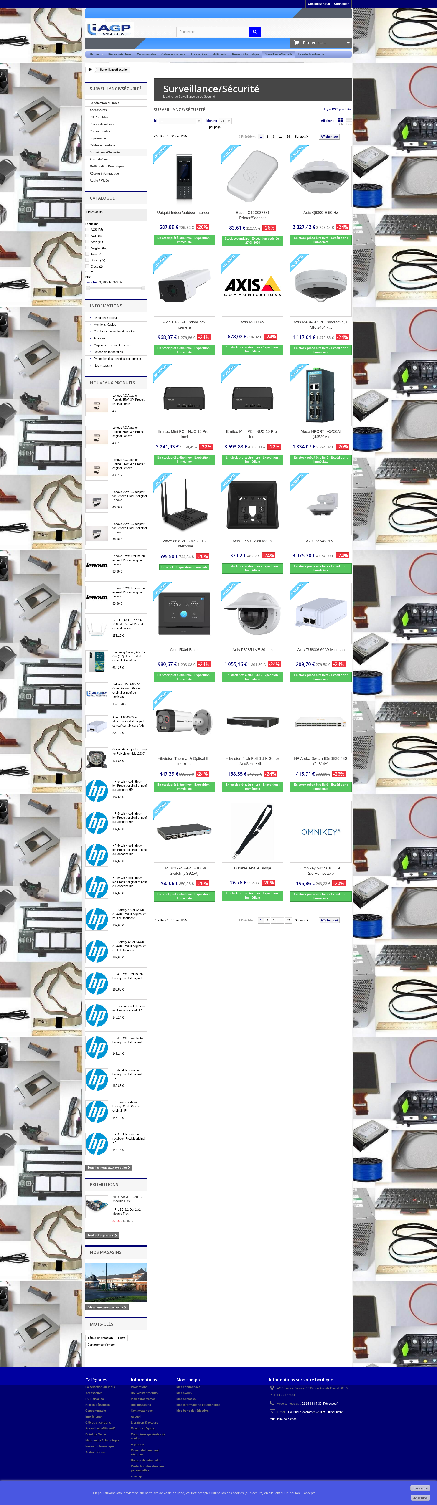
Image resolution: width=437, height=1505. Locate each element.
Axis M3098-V (252, 322)
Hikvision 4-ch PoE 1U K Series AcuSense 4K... (253, 761)
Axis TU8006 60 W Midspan (321, 650)
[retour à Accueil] (90, 70)
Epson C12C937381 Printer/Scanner (252, 215)
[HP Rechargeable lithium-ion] (96, 1015)
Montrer (211, 120)
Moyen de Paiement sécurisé (112, 345)
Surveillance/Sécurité (278, 54)
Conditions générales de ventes (114, 331)
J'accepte (420, 1488)
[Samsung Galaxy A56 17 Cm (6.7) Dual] (96, 661)
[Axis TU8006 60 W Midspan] (96, 726)
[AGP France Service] (127, 29)
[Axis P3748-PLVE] (320, 504)
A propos (99, 338)
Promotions (104, 1184)
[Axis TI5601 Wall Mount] (252, 504)
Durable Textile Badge (252, 868)
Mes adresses (186, 1399)
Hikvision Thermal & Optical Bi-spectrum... (184, 761)
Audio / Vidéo (99, 180)
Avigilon (99, 248)
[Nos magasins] (116, 1282)
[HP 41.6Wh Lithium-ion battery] (96, 983)
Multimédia (220, 54)
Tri (155, 120)
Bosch (98, 260)
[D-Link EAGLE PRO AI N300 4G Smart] (96, 629)
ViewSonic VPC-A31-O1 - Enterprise (184, 543)
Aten (97, 242)
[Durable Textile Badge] (252, 831)
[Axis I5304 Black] (184, 613)
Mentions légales (104, 324)
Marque (93, 54)
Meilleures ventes (143, 1399)
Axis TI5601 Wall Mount (252, 541)
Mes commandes (188, 1387)
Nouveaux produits (112, 382)
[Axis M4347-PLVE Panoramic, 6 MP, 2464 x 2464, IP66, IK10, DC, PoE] (320, 285)
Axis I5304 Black (184, 650)
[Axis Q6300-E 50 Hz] (320, 176)
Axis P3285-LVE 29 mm (252, 650)
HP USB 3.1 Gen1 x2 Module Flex (128, 1199)
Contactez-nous (319, 3)
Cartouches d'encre (101, 1344)
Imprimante (98, 138)
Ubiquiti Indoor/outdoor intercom (184, 212)
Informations (106, 305)
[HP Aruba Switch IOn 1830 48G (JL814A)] (320, 722)
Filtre (121, 1338)
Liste (349, 124)
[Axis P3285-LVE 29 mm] (252, 613)
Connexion (341, 3)
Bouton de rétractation (108, 352)
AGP (96, 236)
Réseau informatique (245, 54)
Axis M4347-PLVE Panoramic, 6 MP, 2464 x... (321, 324)
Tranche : (91, 282)
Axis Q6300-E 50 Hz (320, 212)
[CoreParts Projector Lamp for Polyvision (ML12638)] (96, 758)
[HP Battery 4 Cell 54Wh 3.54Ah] (96, 919)
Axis (97, 254)
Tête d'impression (100, 1338)
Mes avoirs (184, 1393)
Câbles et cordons (173, 54)
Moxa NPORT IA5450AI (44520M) (321, 434)
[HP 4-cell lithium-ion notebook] (96, 1144)
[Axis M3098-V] (252, 285)
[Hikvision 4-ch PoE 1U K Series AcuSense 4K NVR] (252, 722)
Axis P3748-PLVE (321, 541)
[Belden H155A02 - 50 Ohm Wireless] (96, 693)
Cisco (97, 266)
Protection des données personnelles (117, 358)
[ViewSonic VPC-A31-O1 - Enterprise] (184, 504)
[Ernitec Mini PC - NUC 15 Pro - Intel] (184, 395)
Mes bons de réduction (192, 1410)
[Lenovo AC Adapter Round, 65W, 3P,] (96, 405)
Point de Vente (100, 159)
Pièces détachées (120, 54)
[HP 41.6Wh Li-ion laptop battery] (96, 1047)
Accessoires (199, 54)
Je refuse (420, 1498)
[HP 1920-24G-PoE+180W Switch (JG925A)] (184, 831)
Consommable (146, 54)
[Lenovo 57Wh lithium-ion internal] (96, 565)
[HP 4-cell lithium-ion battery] (96, 1079)
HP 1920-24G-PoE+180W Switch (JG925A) (184, 871)
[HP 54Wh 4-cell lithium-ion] (96, 791)
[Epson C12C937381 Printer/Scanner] (252, 176)
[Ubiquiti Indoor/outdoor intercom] (184, 176)
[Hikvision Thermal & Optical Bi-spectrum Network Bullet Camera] (184, 722)
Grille (340, 124)
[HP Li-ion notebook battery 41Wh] (96, 1111)
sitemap (136, 1476)
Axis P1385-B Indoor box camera (184, 324)
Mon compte (189, 1379)
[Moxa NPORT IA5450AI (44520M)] (320, 395)
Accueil (136, 1416)
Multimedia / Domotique (107, 166)
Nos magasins (103, 365)
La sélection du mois (311, 54)
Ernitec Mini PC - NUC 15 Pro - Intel (184, 434)
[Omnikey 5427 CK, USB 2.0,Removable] (320, 831)
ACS (97, 229)
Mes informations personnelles (198, 1404)
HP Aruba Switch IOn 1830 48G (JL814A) (321, 761)
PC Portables (99, 117)
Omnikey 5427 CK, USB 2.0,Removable (320, 871)
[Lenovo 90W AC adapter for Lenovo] (96, 501)
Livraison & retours (106, 317)
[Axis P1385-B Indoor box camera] (184, 285)
